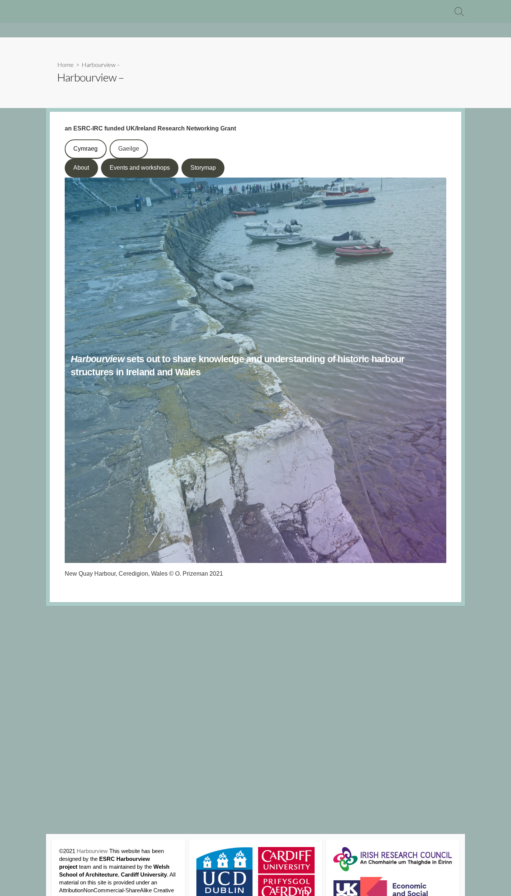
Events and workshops (140, 167)
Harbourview (92, 851)
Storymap (203, 167)
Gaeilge (128, 148)
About (81, 167)
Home (65, 64)
